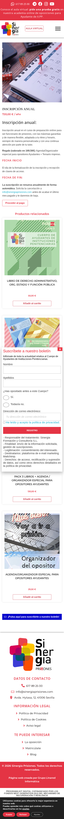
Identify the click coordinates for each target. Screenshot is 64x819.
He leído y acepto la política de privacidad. (33, 422)
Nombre (8, 364)
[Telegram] (34, 4)
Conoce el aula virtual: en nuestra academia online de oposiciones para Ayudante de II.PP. (32, 13)
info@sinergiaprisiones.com (17, 192)
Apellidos (8, 377)
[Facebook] (40, 4)
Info (27, 781)
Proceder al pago (15, 203)
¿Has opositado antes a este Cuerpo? (25, 391)
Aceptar (9, 814)
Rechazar (23, 814)
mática (35, 781)
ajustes (25, 809)
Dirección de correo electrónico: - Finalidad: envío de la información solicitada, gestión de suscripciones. (32, 438)
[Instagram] (46, 4)
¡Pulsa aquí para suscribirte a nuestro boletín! (33, 616)
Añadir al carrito (32, 303)
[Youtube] (52, 4)
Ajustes (37, 814)
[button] (32, 617)
